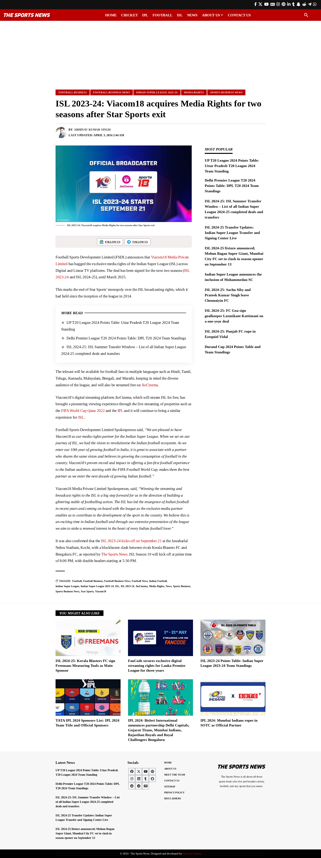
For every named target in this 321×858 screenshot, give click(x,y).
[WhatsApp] (314, 4)
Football (77, 581)
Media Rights (194, 92)
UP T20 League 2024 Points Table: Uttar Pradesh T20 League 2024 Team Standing (232, 165)
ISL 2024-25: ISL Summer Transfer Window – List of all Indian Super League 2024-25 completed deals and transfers (88, 802)
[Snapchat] (152, 778)
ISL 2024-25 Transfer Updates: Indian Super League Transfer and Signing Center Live (232, 232)
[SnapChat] (298, 4)
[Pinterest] (283, 4)
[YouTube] (266, 4)
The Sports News (114, 554)
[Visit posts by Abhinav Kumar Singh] (61, 132)
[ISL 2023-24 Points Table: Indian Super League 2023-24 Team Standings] (232, 638)
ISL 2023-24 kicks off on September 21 (131, 541)
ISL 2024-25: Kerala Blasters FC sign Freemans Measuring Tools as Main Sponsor (85, 665)
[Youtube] (145, 771)
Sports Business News (226, 92)
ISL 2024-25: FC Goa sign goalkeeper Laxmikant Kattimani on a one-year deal (234, 315)
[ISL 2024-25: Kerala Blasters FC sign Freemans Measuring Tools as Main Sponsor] (88, 638)
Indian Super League (67, 586)
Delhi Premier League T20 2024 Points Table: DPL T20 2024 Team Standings (126, 338)
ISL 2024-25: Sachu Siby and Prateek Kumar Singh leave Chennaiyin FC (228, 295)
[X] (260, 4)
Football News (140, 581)
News (168, 586)
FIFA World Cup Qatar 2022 (83, 410)
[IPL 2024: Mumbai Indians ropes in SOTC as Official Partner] (232, 697)
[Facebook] (255, 4)
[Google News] (273, 4)
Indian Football (158, 581)
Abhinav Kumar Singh (92, 129)
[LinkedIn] (288, 4)
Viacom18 (100, 591)
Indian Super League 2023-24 (157, 92)
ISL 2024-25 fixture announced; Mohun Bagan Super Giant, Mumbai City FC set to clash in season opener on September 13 (85, 833)
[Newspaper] (145, 786)
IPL (120, 410)
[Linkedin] (138, 778)
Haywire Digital (191, 853)
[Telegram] (309, 4)
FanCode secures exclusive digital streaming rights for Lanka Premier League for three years (157, 665)
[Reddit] (304, 4)
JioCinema (150, 385)
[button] (306, 15)
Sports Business (181, 586)
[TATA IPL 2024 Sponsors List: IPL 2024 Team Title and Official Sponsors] (88, 697)
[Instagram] (278, 4)
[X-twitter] (138, 771)
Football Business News (111, 92)
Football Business (73, 92)
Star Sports (87, 591)
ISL (81, 417)
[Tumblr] (293, 4)
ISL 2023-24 (127, 586)
